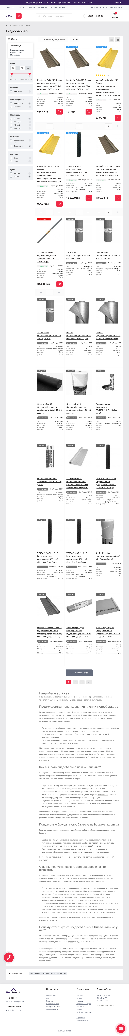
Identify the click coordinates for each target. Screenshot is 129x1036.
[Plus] (59, 126)
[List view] (111, 39)
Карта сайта (80, 1018)
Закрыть (117, 3)
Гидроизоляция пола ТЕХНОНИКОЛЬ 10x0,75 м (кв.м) (49, 481)
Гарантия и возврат (83, 1004)
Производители (45, 7)
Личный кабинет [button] (116, 7)
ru (92, 7)
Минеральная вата (53, 1006)
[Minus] (40, 126)
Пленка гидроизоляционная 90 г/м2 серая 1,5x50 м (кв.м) (78, 335)
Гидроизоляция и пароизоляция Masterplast (17, 52)
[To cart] (59, 112)
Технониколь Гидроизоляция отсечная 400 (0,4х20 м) (108, 255)
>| (89, 682)
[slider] (11, 73)
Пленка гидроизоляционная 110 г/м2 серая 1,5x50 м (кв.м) (108, 335)
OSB (47, 998)
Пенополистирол (52, 1004)
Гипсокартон (51, 995)
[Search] (39, 15)
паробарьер (103, 794)
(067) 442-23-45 (95, 16)
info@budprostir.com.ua (105, 1005)
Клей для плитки (52, 1009)
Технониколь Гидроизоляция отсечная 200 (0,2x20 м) (49, 335)
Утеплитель (14, 25)
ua (97, 7)
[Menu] (19, 16)
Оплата (21, 7)
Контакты (31, 7)
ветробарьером (81, 897)
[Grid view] (117, 39)
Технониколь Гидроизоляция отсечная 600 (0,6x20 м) (78, 255)
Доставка (11, 7)
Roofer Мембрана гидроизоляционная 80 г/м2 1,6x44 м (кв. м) (108, 556)
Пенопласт (50, 1001)
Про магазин (59, 7)
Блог (78, 1015)
